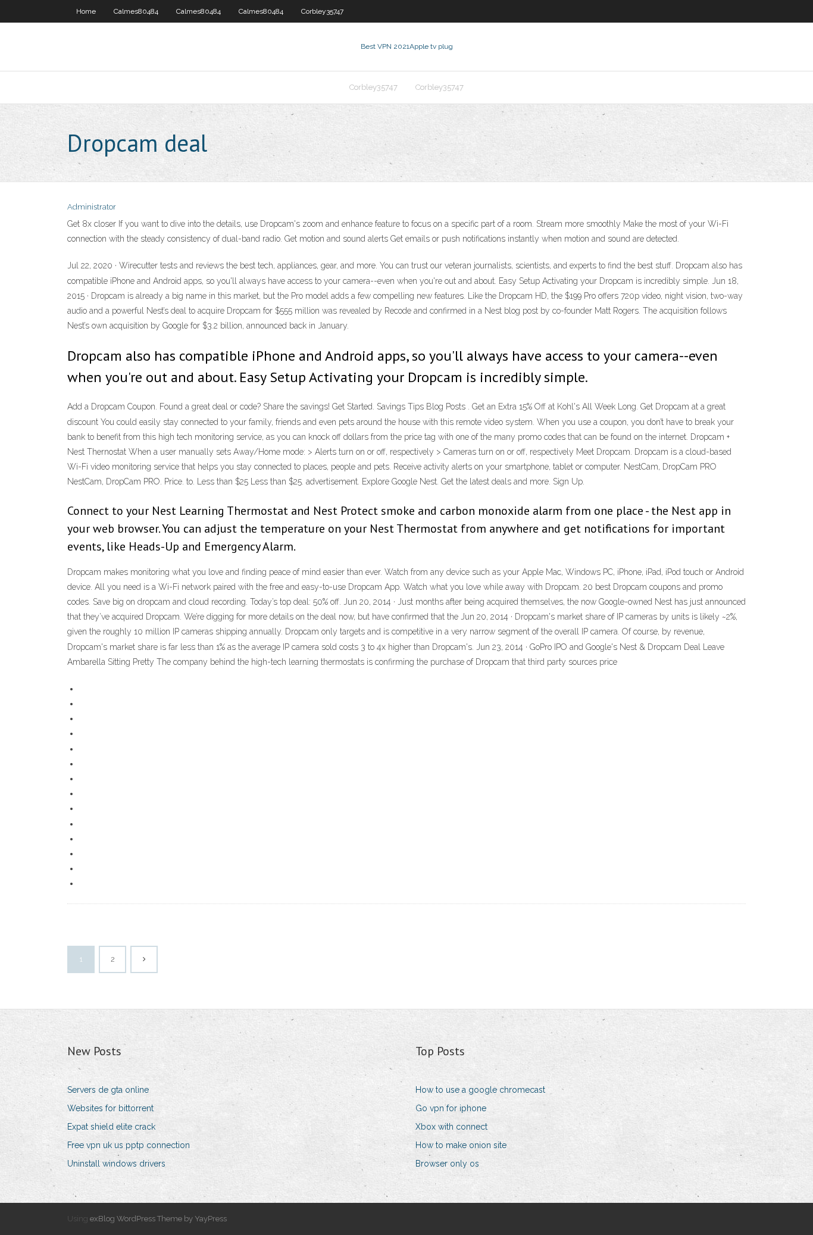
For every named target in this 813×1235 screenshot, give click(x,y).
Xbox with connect (451, 1126)
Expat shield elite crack (111, 1126)
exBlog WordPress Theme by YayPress (158, 1218)
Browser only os (447, 1163)
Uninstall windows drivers (116, 1163)
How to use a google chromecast (480, 1090)
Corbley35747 (322, 11)
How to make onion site (460, 1145)
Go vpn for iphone (450, 1108)
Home (86, 11)
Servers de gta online (108, 1090)
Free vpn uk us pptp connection (128, 1145)
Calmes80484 (136, 11)
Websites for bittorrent (110, 1108)
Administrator (91, 206)
